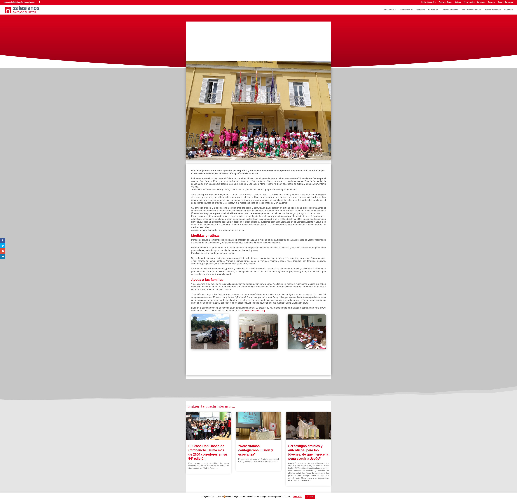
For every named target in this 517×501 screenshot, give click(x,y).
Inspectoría (405, 10)
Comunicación (468, 2)
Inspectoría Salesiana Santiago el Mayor (19, 2)
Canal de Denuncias (505, 2)
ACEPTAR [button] (310, 497)
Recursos (491, 2)
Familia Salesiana (493, 10)
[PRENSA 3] (258, 332)
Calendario (481, 2)
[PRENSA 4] (210, 332)
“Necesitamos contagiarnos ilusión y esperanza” (255, 450)
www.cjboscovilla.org (255, 310)
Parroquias (433, 10)
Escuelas (420, 10)
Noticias (458, 2)
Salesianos (389, 10)
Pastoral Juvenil (427, 2)
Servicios (508, 10)
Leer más (297, 496)
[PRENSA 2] (307, 332)
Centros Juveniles (450, 10)
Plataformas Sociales (471, 10)
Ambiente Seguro (445, 2)
